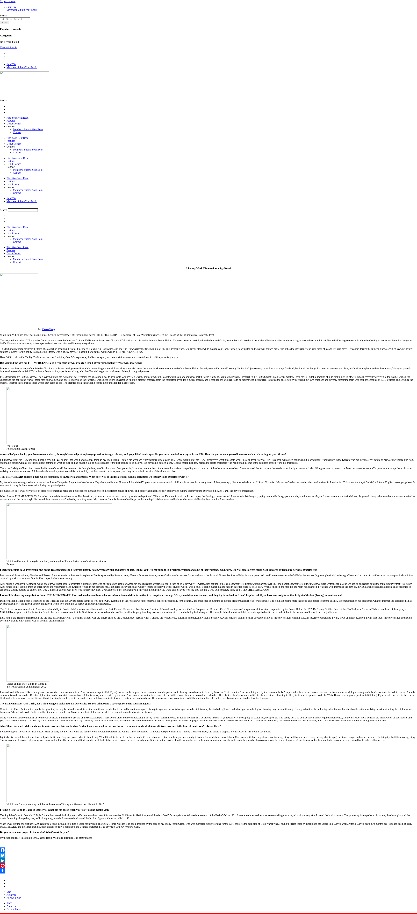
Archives (11, 894)
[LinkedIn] (208, 860)
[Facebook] (208, 850)
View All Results (8, 47)
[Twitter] (208, 855)
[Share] (208, 870)
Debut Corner (14, 123)
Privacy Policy (14, 897)
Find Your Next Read (18, 117)
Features (11, 120)
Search (3, 15)
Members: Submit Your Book (28, 129)
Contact (17, 132)
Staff (9, 891)
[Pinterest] (208, 865)
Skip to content (7, 1)
